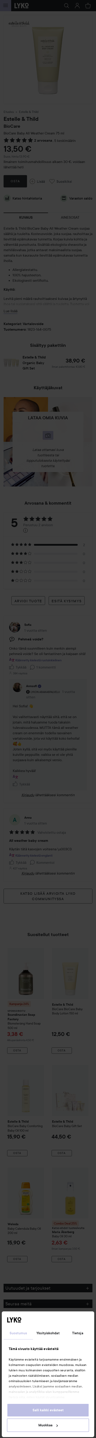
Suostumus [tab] (18, 1333)
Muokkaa (45, 1425)
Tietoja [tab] (77, 1333)
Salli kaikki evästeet (48, 1410)
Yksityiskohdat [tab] (47, 1333)
